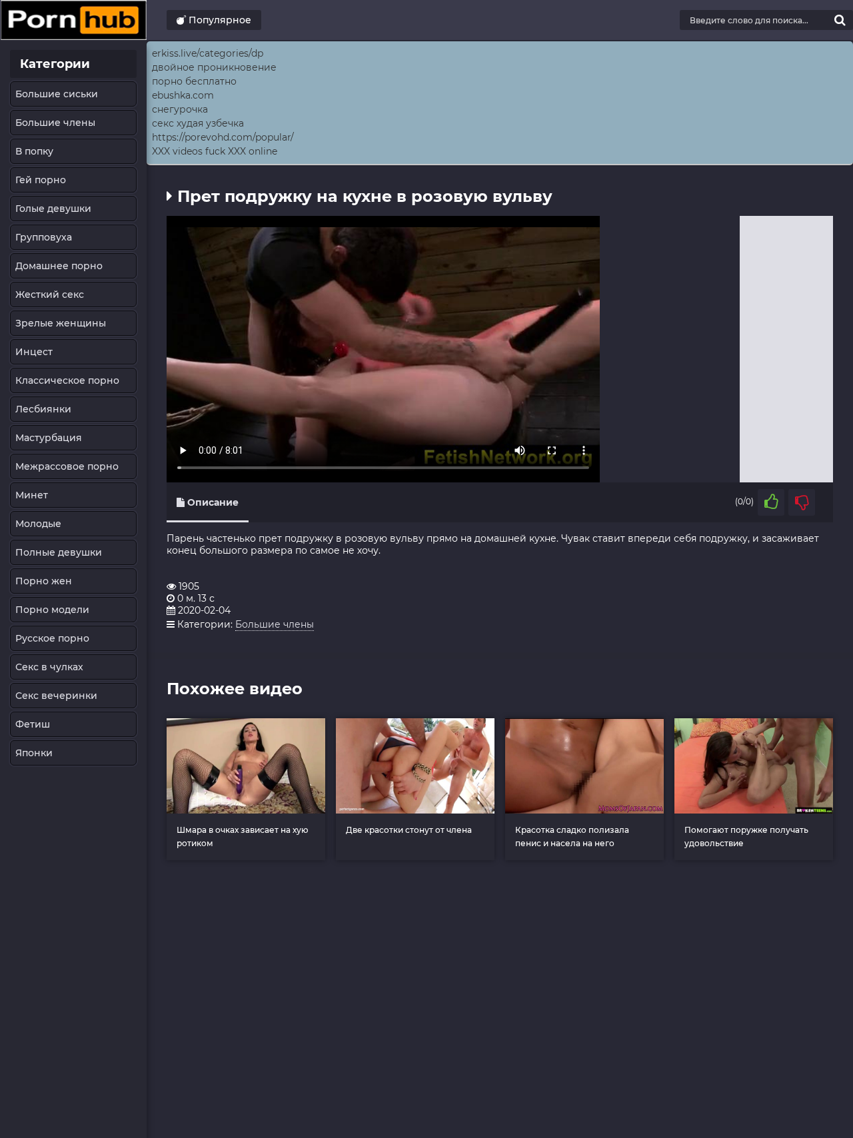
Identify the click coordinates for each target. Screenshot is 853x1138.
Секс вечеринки (56, 696)
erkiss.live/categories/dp (207, 53)
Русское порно (52, 638)
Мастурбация (48, 438)
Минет (31, 495)
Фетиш (32, 724)
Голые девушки (53, 209)
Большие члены (55, 123)
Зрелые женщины (60, 323)
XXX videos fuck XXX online (214, 151)
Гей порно (40, 180)
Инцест (34, 352)
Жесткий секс (49, 294)
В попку (34, 151)
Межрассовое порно (67, 466)
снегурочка (180, 109)
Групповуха (43, 237)
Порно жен (43, 581)
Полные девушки (58, 552)
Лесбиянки (43, 409)
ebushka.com (183, 95)
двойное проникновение (214, 67)
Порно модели (52, 610)
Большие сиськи (56, 94)
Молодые (38, 524)
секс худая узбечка (198, 123)
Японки (34, 753)
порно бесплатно (194, 81)
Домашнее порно (59, 266)
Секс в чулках (49, 667)
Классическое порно (67, 380)
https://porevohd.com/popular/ (223, 137)
